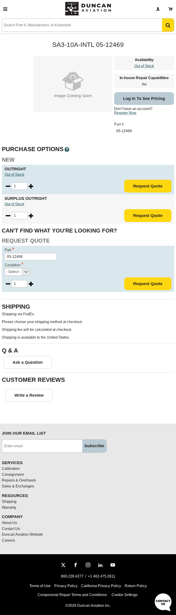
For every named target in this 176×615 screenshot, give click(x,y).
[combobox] (77, 25)
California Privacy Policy (101, 586)
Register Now (125, 113)
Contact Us (11, 529)
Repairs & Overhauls (19, 480)
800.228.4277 (72, 576)
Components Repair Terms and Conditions (72, 595)
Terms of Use (40, 586)
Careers (8, 540)
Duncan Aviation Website (22, 534)
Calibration (11, 469)
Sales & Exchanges (18, 486)
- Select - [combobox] (13, 272)
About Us (9, 523)
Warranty (9, 507)
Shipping (9, 501)
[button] (5, 9)
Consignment (13, 474)
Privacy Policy (65, 586)
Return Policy (136, 586)
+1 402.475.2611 (101, 576)
